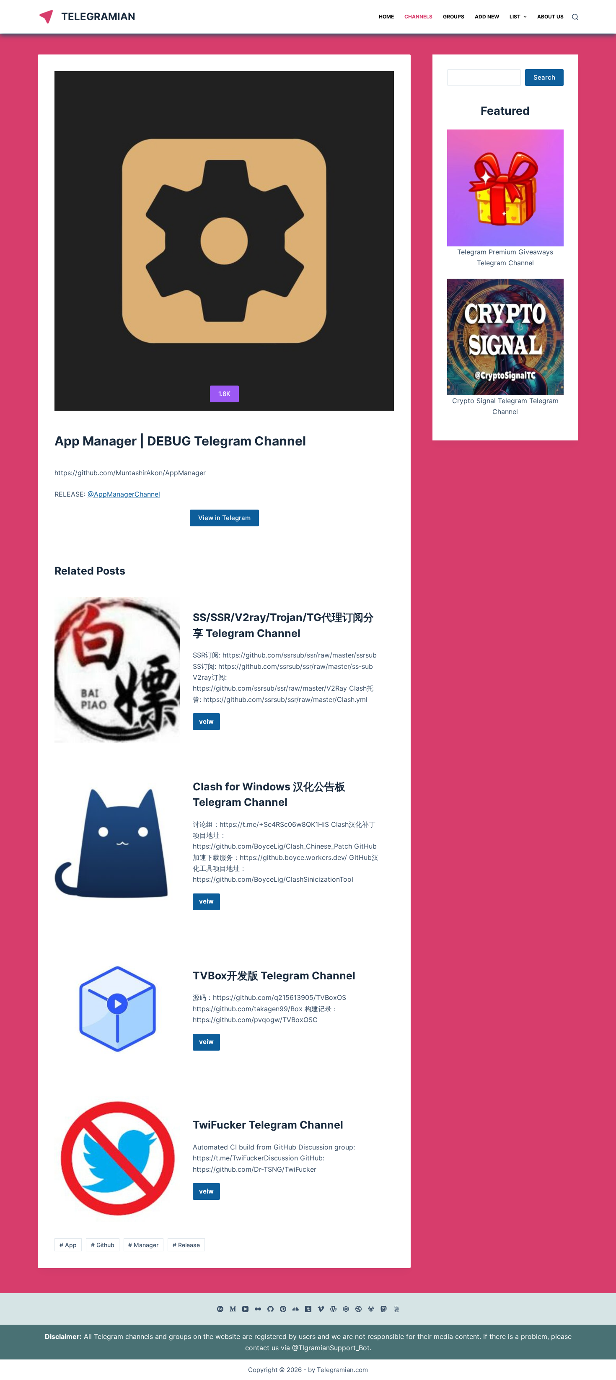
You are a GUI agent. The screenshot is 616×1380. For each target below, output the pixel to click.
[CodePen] (346, 1309)
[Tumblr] (308, 1309)
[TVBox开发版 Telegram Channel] (117, 1009)
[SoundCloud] (295, 1309)
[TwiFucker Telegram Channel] (117, 1159)
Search (544, 77)
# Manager (143, 1244)
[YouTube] (245, 1309)
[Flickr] (258, 1309)
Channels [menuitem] (418, 16)
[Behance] (220, 1309)
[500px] (396, 1309)
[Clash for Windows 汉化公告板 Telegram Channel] (117, 844)
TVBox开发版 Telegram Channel (274, 975)
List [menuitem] (515, 16)
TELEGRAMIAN (98, 16)
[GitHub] (270, 1309)
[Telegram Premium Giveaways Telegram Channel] (505, 187)
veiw (209, 723)
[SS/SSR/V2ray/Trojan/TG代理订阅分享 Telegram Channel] (117, 670)
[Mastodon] (383, 1309)
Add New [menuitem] (487, 16)
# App (68, 1244)
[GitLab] (371, 1309)
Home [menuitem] (386, 16)
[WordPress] (333, 1309)
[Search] (575, 17)
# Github (102, 1244)
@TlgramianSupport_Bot (331, 1348)
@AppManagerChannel (124, 494)
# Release (186, 1244)
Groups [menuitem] (453, 16)
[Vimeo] (321, 1309)
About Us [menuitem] (550, 16)
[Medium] (233, 1309)
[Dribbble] (358, 1309)
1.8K (224, 394)
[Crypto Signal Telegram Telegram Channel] (505, 337)
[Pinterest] (283, 1309)
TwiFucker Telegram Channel (268, 1124)
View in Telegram (224, 518)
